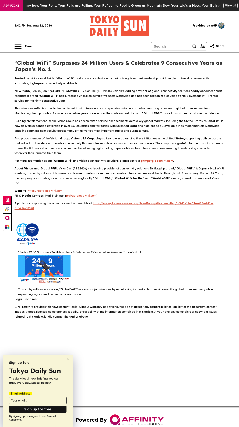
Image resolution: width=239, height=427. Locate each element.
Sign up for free (37, 409)
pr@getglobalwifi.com (157, 160)
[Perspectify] (7, 209)
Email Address (20, 393)
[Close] (68, 359)
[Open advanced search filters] (202, 46)
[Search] (194, 46)
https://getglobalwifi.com (45, 190)
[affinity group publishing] (7, 218)
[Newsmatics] (7, 226)
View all (230, 5)
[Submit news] (7, 200)
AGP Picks (11, 5)
